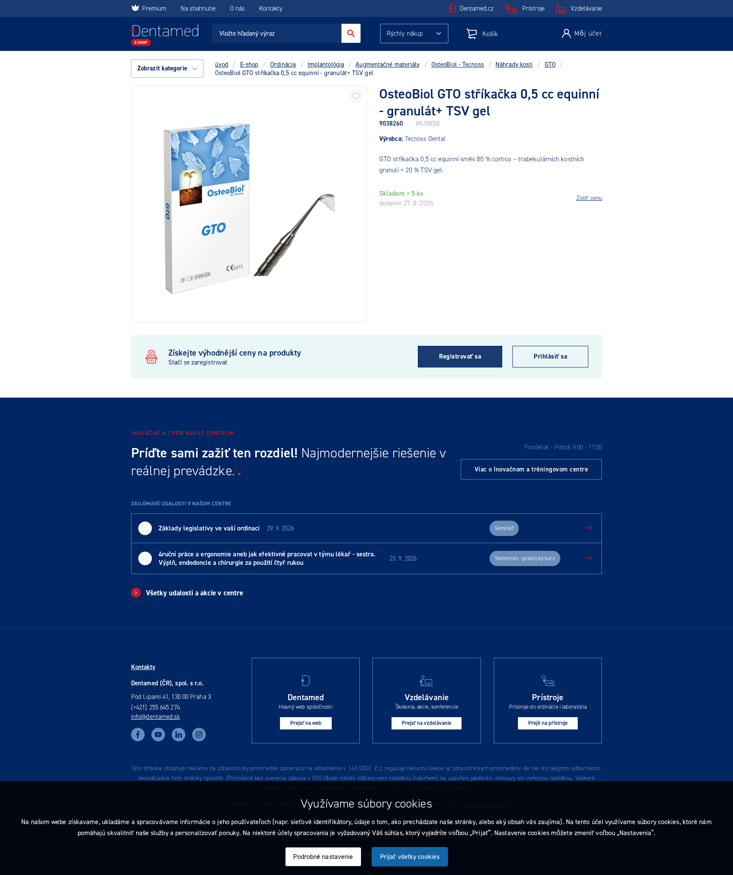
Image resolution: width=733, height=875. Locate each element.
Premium (154, 8)
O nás (237, 8)
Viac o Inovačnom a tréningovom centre (531, 469)
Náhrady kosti (514, 64)
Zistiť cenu (589, 198)
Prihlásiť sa (550, 356)
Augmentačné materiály (387, 64)
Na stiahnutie (199, 8)
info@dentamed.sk (155, 716)
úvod (221, 64)
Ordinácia (283, 64)
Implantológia (326, 64)
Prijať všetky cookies (409, 856)
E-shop (249, 64)
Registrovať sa (460, 356)
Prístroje (533, 8)
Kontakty (271, 8)
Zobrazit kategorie (163, 68)
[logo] (165, 35)
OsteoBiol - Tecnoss (457, 64)
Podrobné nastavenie (323, 856)
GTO (550, 64)
